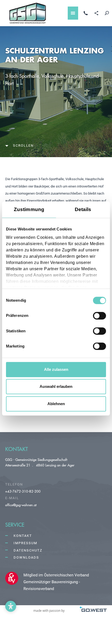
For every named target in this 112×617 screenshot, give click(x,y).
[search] (107, 13)
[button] (10, 606)
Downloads (26, 557)
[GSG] (27, 13)
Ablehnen (56, 403)
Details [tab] (83, 209)
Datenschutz (28, 550)
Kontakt (23, 536)
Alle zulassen (56, 369)
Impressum (25, 543)
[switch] (99, 315)
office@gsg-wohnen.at (20, 504)
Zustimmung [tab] (29, 209)
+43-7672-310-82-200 (23, 491)
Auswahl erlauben (56, 386)
